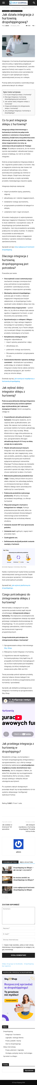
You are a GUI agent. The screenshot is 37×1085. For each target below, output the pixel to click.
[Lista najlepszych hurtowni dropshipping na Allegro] (7, 889)
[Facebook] (11, 30)
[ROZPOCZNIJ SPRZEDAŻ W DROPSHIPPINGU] (18, 1020)
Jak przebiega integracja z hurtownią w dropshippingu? (18, 112)
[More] (29, 30)
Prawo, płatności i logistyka (14, 1050)
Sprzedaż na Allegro (10, 1056)
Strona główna (6, 8)
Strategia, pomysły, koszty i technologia (18, 1053)
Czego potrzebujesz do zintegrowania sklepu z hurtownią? (17, 107)
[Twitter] (15, 30)
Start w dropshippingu (13, 1044)
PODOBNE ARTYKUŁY (10, 862)
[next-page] (6, 897)
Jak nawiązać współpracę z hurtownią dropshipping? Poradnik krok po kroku (27, 828)
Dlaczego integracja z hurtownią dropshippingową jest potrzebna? (16, 98)
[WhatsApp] (25, 30)
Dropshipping (16, 8)
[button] (3, 3)
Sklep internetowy (9, 1047)
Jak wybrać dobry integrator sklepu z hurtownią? (17, 103)
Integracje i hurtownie (28, 8)
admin (7, 25)
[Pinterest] (20, 30)
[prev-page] (3, 897)
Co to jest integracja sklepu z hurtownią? (17, 94)
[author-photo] (18, 849)
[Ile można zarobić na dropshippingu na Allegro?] (7, 880)
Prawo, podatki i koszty (13, 1041)
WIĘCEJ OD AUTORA (26, 862)
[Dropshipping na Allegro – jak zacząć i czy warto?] (7, 870)
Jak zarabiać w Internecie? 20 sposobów (7, 827)
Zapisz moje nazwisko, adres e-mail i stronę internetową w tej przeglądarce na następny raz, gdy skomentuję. (18, 947)
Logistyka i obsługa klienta (14, 1038)
